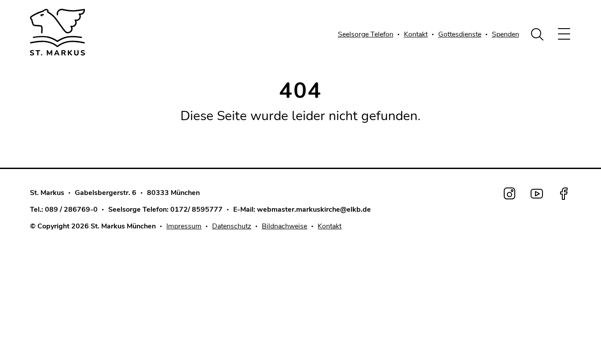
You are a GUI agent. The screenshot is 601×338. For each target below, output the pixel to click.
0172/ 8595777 (196, 209)
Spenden (505, 34)
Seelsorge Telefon (365, 34)
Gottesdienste (459, 34)
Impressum (184, 226)
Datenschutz (231, 226)
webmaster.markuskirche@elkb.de (314, 209)
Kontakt (416, 34)
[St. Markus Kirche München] (85, 32)
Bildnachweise (284, 226)
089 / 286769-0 (71, 209)
